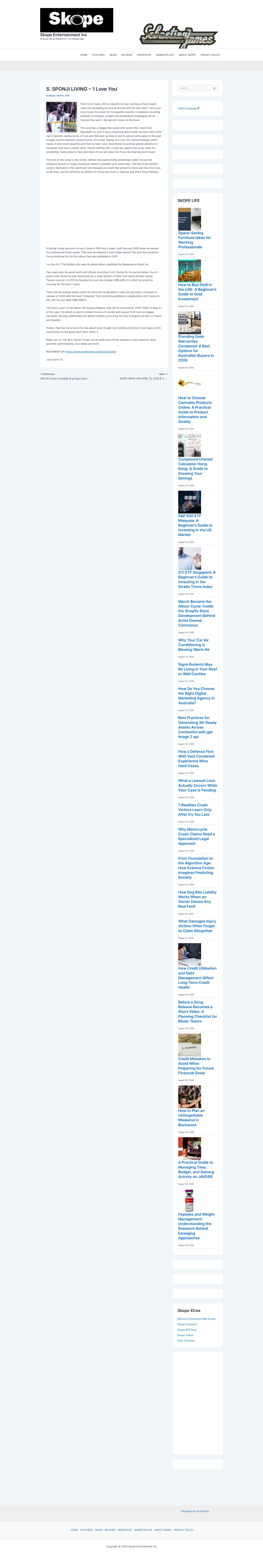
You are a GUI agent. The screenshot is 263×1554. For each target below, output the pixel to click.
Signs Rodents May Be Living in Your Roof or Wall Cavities (197, 668)
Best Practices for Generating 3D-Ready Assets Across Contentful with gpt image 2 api (197, 726)
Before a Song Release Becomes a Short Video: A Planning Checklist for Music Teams (197, 1011)
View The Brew (186, 1339)
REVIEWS (110, 1529)
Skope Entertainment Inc (63, 34)
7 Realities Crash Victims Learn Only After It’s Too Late (195, 809)
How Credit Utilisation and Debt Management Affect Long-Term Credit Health (197, 977)
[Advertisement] (200, 1401)
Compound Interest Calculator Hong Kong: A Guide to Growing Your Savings (195, 468)
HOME (74, 1529)
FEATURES (86, 1529)
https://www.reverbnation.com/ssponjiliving (91, 350)
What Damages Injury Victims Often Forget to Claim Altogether (197, 925)
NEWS (98, 1529)
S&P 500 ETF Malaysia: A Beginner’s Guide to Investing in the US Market (195, 524)
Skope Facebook (187, 1323)
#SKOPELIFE (125, 1529)
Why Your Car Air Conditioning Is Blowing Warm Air (194, 644)
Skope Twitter (185, 1334)
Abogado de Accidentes (195, 1511)
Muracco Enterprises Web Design (196, 1318)
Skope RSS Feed (186, 1328)
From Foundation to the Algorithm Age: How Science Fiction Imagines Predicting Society (196, 867)
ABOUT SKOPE (163, 1529)
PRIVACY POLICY (184, 1529)
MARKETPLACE (143, 1529)
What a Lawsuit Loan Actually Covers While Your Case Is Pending (197, 784)
